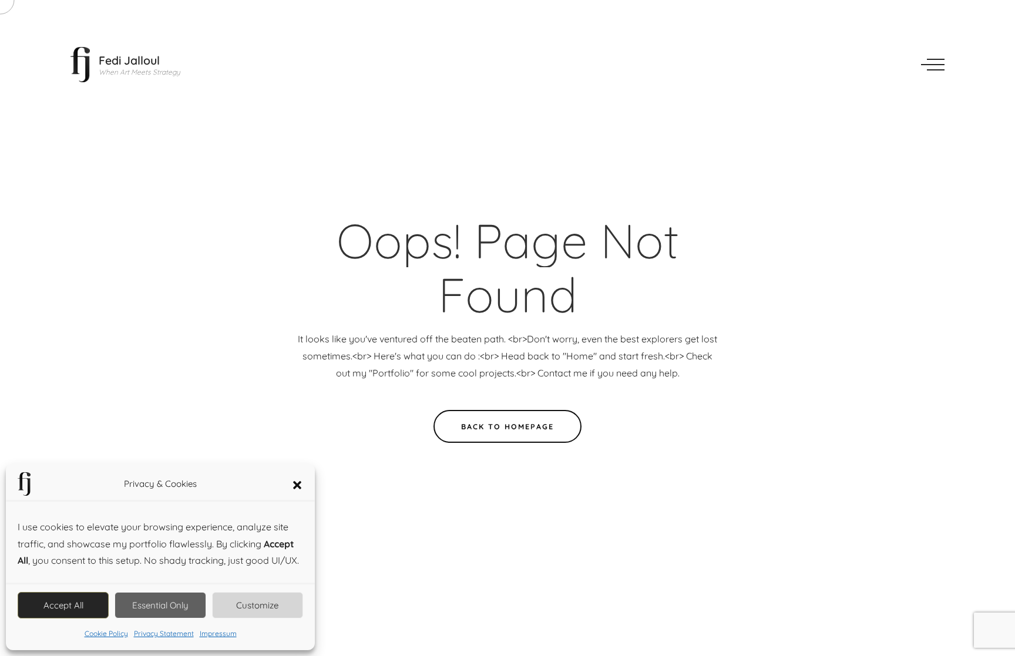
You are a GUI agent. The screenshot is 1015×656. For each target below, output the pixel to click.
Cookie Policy (106, 633)
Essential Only (160, 605)
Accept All (63, 605)
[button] (297, 484)
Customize (257, 605)
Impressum (218, 633)
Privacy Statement (164, 633)
